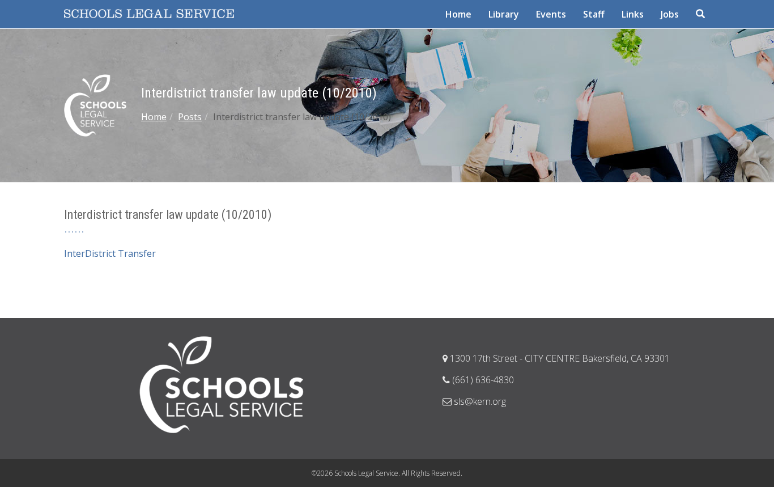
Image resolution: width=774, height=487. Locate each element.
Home (154, 117)
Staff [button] (594, 14)
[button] (701, 14)
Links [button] (633, 14)
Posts (190, 117)
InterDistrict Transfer (110, 253)
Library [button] (503, 14)
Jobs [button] (670, 14)
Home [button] (458, 14)
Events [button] (551, 14)
